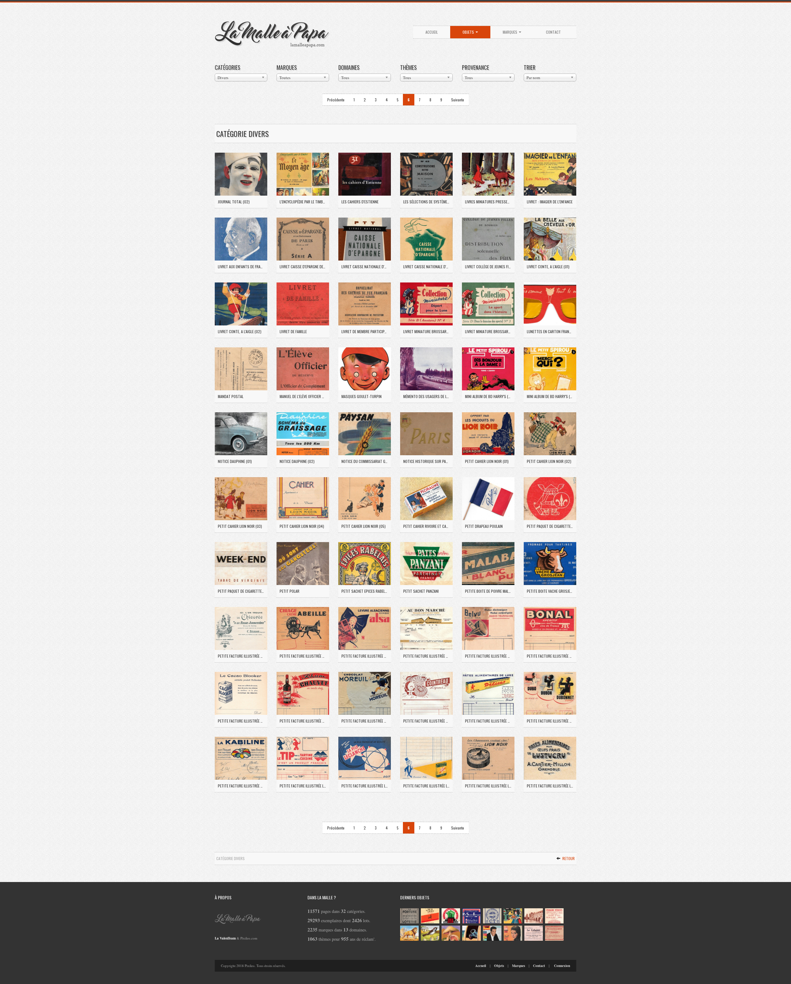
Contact (553, 32)
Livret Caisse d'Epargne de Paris (303, 266)
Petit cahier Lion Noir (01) (487, 461)
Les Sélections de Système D (426, 201)
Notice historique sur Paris (426, 461)
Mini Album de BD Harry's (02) (550, 396)
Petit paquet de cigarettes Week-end (241, 591)
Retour (568, 858)
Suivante (457, 99)
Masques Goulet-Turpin (361, 396)
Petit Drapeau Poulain (484, 526)
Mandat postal (230, 396)
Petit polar (289, 591)
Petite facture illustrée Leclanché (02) (426, 785)
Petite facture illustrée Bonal (550, 656)
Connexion (562, 965)
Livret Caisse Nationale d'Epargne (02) (426, 266)
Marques (510, 32)
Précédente (336, 99)
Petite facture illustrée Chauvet (303, 720)
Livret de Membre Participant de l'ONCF (364, 331)
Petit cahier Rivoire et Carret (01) (426, 526)
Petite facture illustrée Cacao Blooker (241, 720)
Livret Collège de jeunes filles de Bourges (488, 266)
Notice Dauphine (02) (297, 461)
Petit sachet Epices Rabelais (364, 591)
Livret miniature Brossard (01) (426, 331)
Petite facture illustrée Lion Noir (488, 785)
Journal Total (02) (234, 201)
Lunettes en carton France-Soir (550, 331)
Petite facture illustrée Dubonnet (550, 720)
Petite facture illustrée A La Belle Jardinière (241, 656)
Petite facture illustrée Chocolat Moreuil (364, 720)
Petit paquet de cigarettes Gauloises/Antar (550, 526)
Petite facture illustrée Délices (488, 720)
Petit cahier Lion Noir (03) (240, 526)
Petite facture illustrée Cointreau (426, 720)
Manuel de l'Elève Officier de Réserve (303, 396)
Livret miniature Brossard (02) (488, 331)
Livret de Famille (293, 331)
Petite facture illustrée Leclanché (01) (364, 785)
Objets (469, 32)
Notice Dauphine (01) (235, 461)
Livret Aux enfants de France (241, 266)
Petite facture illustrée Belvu (488, 656)
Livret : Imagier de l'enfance (550, 201)
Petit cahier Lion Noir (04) (302, 526)
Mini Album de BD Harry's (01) (488, 396)
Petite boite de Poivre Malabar (488, 591)
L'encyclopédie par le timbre (303, 201)
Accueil (431, 32)
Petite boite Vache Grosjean (550, 591)
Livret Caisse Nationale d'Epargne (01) (364, 266)
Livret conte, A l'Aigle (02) (239, 331)
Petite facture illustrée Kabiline (241, 785)
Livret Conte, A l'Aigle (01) (548, 266)
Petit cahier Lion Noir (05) (363, 526)
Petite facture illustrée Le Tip (303, 785)
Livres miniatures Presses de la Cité (488, 201)
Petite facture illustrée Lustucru (550, 785)
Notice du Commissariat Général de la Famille (364, 461)
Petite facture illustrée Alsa (364, 656)
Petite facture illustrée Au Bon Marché (426, 656)
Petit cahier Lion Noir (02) (549, 461)
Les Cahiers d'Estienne (360, 201)
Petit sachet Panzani (421, 591)
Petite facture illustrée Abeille (303, 656)
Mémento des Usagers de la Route (426, 396)
